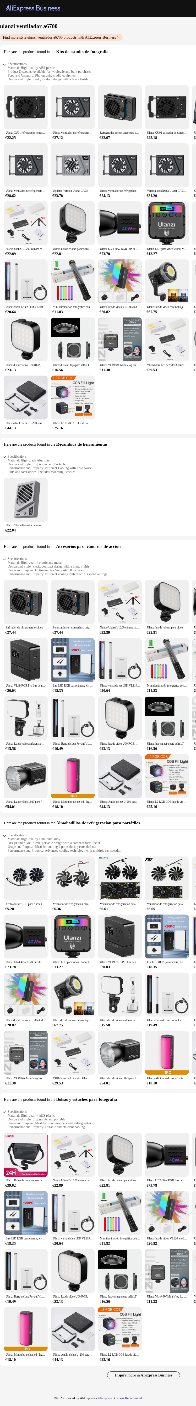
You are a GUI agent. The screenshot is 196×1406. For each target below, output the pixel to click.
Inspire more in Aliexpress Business (143, 1375)
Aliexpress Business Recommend (120, 1398)
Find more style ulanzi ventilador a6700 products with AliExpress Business (59, 37)
